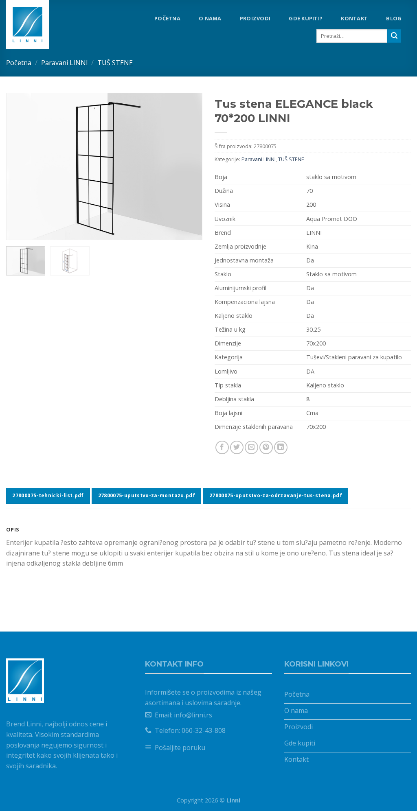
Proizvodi (255, 18)
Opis (12, 529)
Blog (394, 18)
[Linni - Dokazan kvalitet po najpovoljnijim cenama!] (40, 24)
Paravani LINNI (64, 62)
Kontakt (354, 18)
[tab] (208, 529)
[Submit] (394, 36)
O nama (210, 18)
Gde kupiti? (306, 18)
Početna (167, 18)
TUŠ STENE (115, 62)
